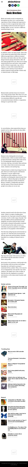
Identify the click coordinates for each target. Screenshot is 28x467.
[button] (2, 1)
